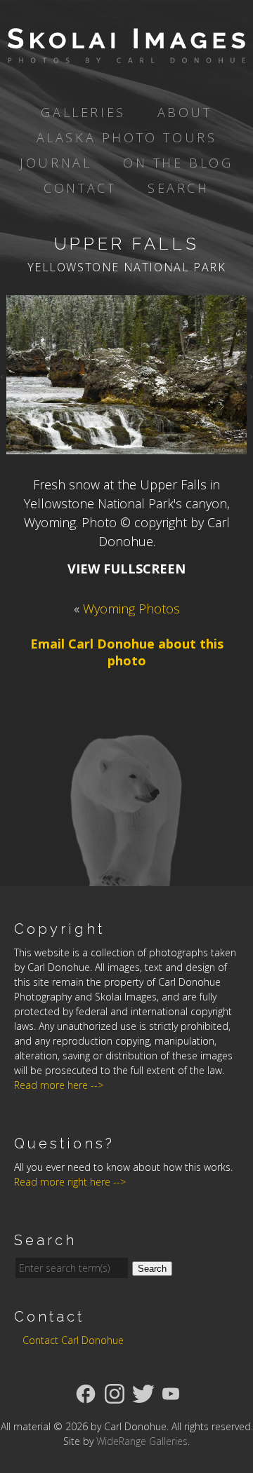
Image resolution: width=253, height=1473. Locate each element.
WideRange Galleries (142, 1441)
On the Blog (178, 162)
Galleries (83, 112)
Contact (80, 187)
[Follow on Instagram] (114, 1392)
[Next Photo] (250, 374)
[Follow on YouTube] (170, 1392)
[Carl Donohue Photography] (126, 53)
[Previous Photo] (3, 374)
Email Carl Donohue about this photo (126, 652)
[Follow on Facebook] (85, 1392)
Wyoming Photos (131, 608)
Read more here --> (58, 1085)
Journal (55, 162)
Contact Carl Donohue (73, 1340)
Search (178, 187)
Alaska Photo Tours (127, 137)
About (184, 112)
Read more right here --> (70, 1181)
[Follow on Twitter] (143, 1392)
